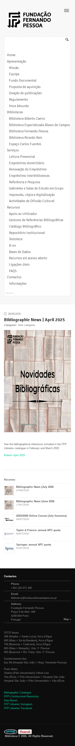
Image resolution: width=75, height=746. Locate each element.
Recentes (9, 479)
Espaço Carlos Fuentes (25, 144)
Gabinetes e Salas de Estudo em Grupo (36, 188)
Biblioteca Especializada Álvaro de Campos (39, 125)
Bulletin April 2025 (14, 455)
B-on (12, 245)
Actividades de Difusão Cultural (31, 201)
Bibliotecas (15, 112)
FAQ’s (13, 271)
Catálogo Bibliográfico (25, 226)
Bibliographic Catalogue (17, 692)
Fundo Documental (22, 80)
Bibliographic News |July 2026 (35, 486)
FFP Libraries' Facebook (18, 708)
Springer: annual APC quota (33, 544)
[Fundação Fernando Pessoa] (29, 28)
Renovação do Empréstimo (28, 169)
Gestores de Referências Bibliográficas (36, 220)
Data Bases (11, 700)
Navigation (66, 10)
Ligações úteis (19, 264)
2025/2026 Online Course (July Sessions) (41, 515)
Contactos (14, 277)
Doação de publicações (25, 93)
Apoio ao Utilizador (23, 214)
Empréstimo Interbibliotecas (29, 176)
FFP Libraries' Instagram (18, 704)
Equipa (14, 74)
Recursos (13, 207)
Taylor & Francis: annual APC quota (38, 530)
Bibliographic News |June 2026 (35, 501)
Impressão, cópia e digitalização (32, 195)
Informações (18, 283)
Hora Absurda (19, 106)
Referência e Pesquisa (24, 182)
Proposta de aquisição (25, 87)
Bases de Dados (20, 252)
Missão (14, 68)
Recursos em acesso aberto (28, 258)
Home (11, 55)
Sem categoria (26, 325)
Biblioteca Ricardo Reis (25, 138)
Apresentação (16, 61)
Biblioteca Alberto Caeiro (27, 118)
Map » (67, 619)
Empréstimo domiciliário (26, 163)
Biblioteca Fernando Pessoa (28, 131)
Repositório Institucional (27, 233)
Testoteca (15, 239)
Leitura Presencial (22, 157)
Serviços (13, 150)
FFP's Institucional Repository (21, 696)
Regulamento (18, 99)
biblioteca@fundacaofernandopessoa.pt (34, 597)
